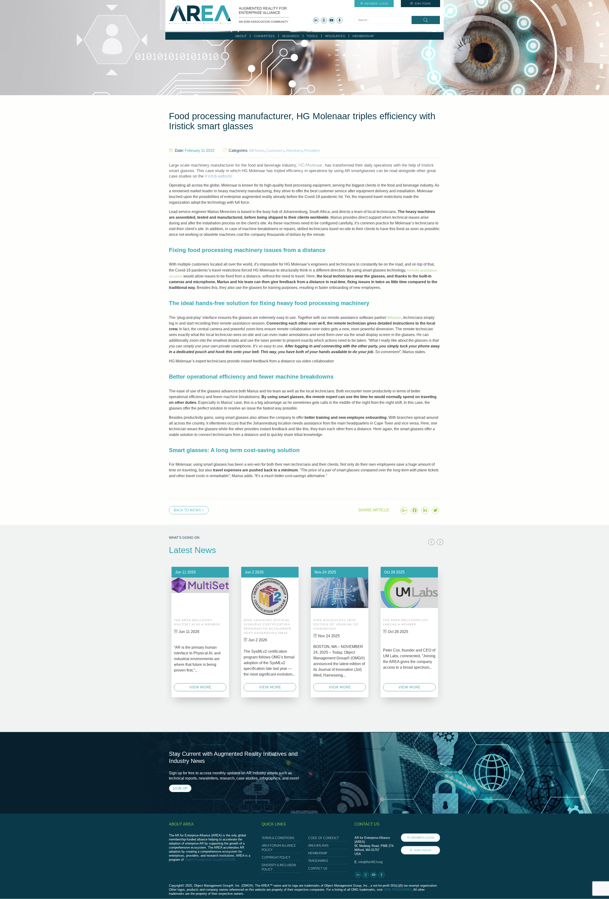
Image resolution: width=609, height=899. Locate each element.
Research (290, 36)
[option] (200, 632)
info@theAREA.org (371, 862)
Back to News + (188, 510)
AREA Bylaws (318, 845)
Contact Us (317, 868)
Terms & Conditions (278, 838)
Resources (335, 36)
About (240, 36)
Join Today (422, 3)
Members (294, 150)
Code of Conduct (323, 838)
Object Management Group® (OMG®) (210, 859)
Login (376, 3)
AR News (256, 150)
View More (200, 687)
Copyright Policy (276, 857)
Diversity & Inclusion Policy (279, 867)
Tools (312, 36)
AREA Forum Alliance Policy (279, 848)
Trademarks (318, 861)
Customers (275, 150)
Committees (264, 36)
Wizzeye (394, 317)
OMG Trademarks (397, 889)
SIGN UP (180, 788)
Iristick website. (219, 175)
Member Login (422, 837)
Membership (363, 36)
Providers (312, 150)
